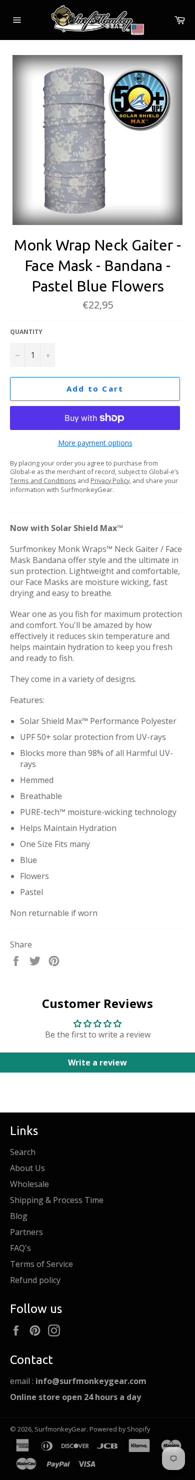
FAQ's (20, 1248)
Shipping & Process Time (57, 1200)
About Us (27, 1168)
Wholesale (29, 1184)
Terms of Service (41, 1264)
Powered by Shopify (120, 1429)
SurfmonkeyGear (60, 1429)
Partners (26, 1232)
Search (23, 1152)
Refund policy (35, 1280)
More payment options (95, 443)
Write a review (97, 1062)
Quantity (26, 332)
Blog (19, 1216)
